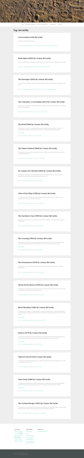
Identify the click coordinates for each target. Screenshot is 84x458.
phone (56, 45)
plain (43, 203)
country (37, 180)
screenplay (46, 111)
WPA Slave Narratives (42, 24)
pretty (44, 294)
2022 (34, 66)
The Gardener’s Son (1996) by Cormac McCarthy (37, 216)
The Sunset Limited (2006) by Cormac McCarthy (37, 148)
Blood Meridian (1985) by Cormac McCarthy (36, 307)
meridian (43, 320)
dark (37, 390)
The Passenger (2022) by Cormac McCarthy (35, 79)
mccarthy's (22, 437)
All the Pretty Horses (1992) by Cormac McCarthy (38, 285)
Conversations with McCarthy (30, 37)
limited (37, 158)
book (15, 432)
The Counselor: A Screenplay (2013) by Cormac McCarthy (41, 102)
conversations (43, 45)
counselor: (38, 111)
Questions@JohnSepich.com (42, 431)
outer (43, 390)
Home (22, 24)
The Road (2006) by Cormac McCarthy (33, 124)
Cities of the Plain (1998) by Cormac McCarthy (36, 193)
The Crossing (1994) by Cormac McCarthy (35, 238)
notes (54, 45)
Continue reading (21, 132)
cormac (47, 45)
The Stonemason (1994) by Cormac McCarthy (36, 262)
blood (34, 320)
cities (34, 203)
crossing (37, 249)
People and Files (29, 431)
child (34, 366)
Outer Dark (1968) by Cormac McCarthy (34, 379)
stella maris (49, 66)
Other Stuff (53, 24)
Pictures (60, 24)
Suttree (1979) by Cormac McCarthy (32, 333)
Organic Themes (21, 454)
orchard (44, 413)
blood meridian (37, 45)
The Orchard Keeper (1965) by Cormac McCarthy (38, 403)
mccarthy (50, 45)
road (41, 135)
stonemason (42, 272)
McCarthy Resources (30, 24)
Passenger (49, 89)
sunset (43, 158)
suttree (41, 344)
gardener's (38, 225)
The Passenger (53, 89)
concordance (37, 66)
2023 (34, 45)
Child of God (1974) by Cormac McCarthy (34, 357)
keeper (37, 413)
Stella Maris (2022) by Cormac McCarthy (34, 58)
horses (37, 294)
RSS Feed (26, 454)
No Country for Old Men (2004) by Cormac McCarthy (39, 171)
